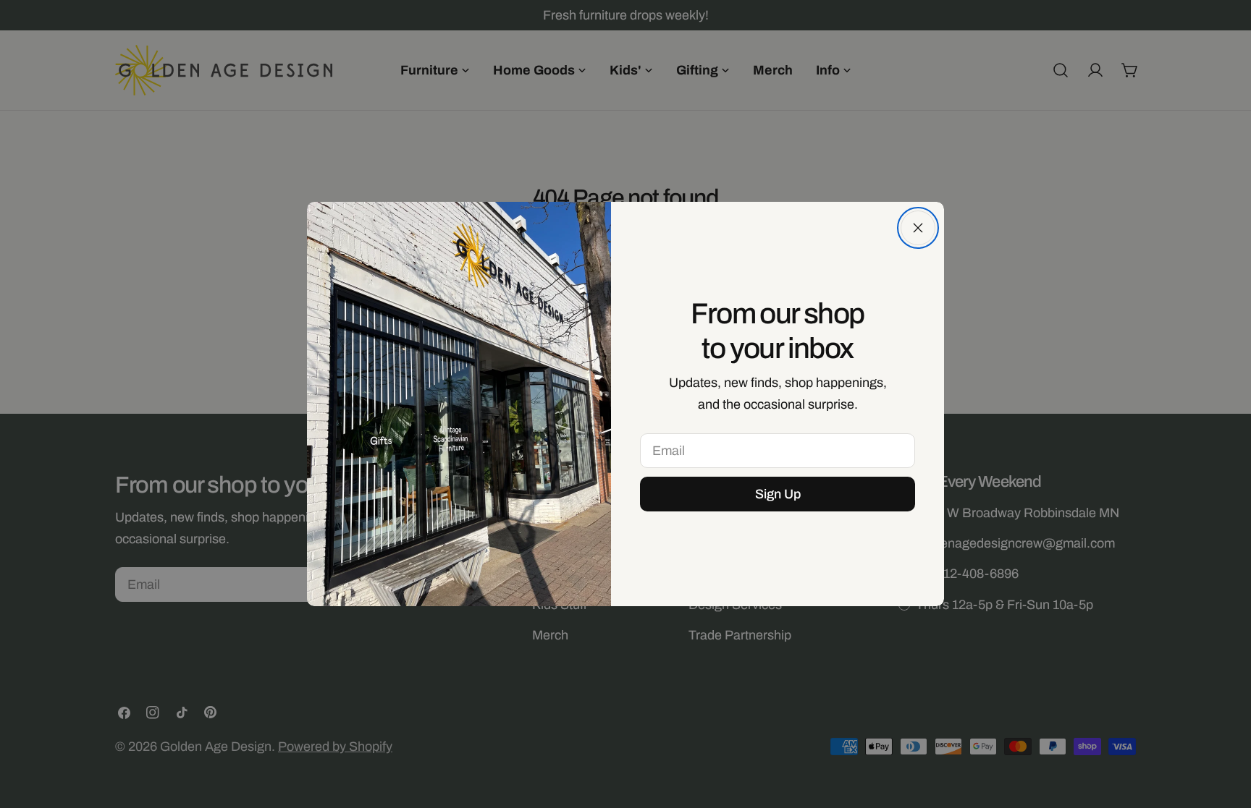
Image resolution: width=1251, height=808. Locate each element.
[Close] (918, 227)
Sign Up (778, 494)
